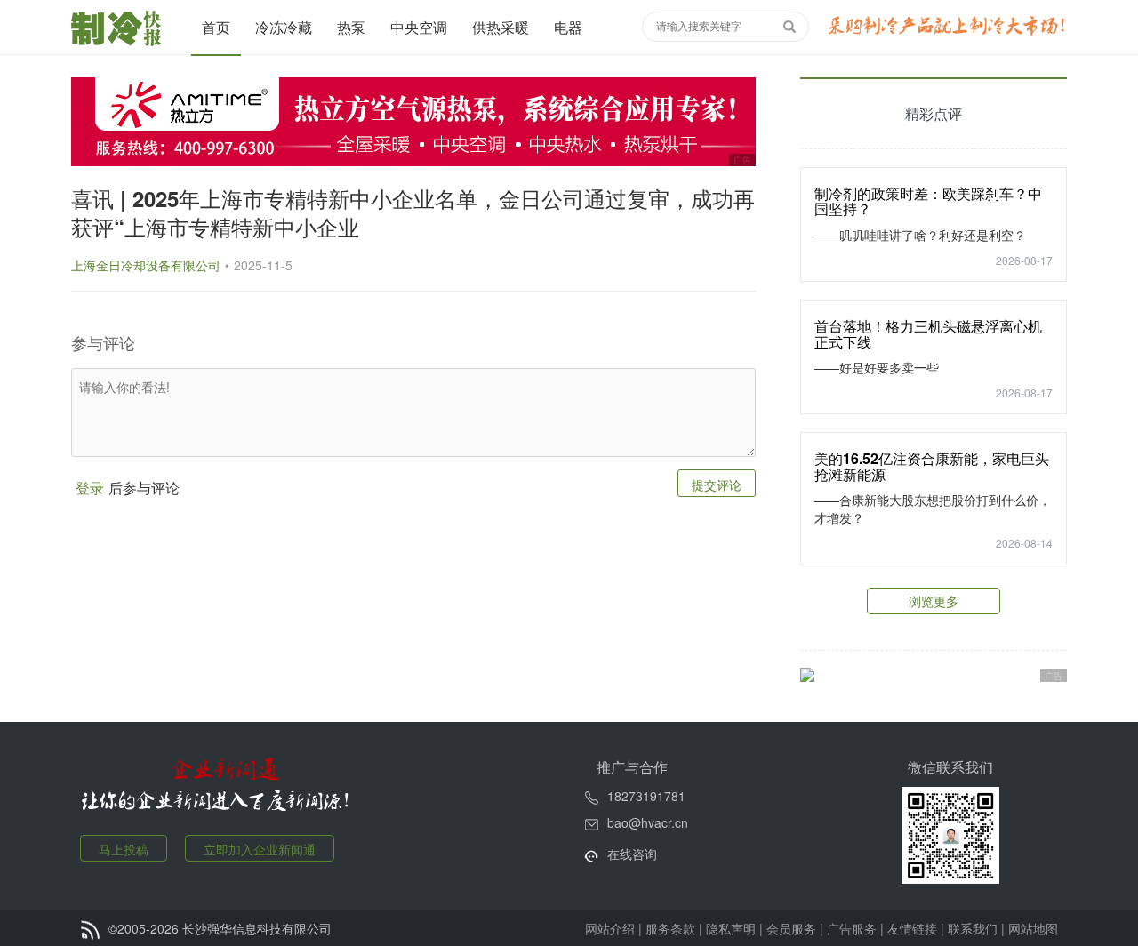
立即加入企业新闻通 (260, 849)
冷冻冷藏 (283, 27)
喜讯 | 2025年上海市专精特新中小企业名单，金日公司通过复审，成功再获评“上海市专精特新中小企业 (413, 212)
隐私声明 (731, 928)
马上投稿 (123, 849)
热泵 (351, 27)
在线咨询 (632, 853)
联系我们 (973, 928)
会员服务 (791, 928)
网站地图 (1033, 928)
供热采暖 (500, 27)
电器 (568, 27)
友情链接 (912, 928)
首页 (216, 27)
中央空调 (418, 27)
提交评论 (716, 484)
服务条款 (670, 928)
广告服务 (852, 928)
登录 (90, 487)
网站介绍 (610, 928)
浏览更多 (933, 601)
